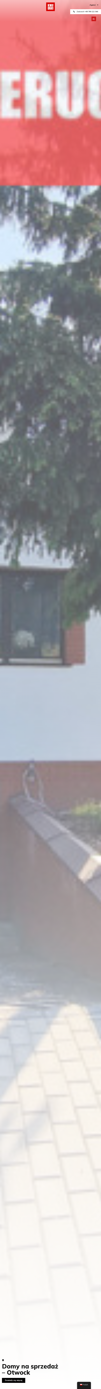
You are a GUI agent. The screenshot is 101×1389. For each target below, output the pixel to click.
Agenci (93, 5)
